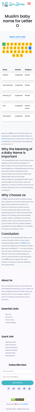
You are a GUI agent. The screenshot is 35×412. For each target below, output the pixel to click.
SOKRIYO (25, 404)
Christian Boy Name (11, 347)
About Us (8, 314)
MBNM (24, 243)
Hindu (27, 136)
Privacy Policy (9, 320)
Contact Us (9, 317)
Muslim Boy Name (10, 342)
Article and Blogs (10, 322)
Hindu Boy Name (10, 353)
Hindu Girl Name (10, 356)
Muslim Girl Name (10, 345)
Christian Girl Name (11, 350)
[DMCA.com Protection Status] (17, 399)
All (4, 44)
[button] (28, 3)
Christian (4, 139)
